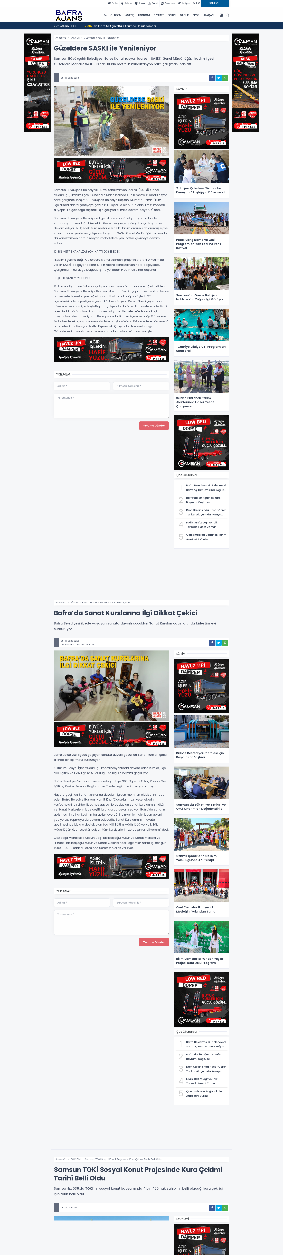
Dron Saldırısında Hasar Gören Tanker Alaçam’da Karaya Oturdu (132, 26)
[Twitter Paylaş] (219, 78)
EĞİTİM (172, 15)
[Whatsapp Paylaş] (225, 78)
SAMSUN (75, 37)
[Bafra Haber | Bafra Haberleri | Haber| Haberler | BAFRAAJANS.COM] (70, 15)
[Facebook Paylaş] (212, 78)
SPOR (196, 15)
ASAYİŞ (129, 15)
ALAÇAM (208, 15)
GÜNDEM (115, 15)
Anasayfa (61, 37)
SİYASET (159, 15)
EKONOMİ (144, 15)
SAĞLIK (184, 15)
